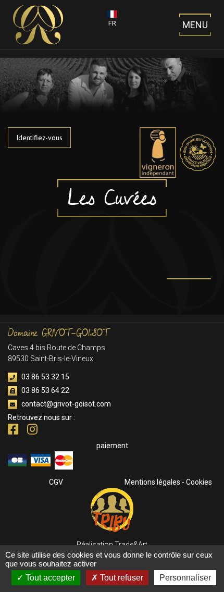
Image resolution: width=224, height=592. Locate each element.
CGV (56, 482)
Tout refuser (120, 577)
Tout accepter (49, 577)
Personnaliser (185, 577)
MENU (195, 24)
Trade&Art (131, 544)
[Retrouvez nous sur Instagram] (32, 431)
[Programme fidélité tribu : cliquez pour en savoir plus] (112, 509)
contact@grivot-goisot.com (65, 404)
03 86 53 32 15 (44, 377)
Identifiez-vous (39, 137)
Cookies (199, 482)
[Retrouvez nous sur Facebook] (14, 431)
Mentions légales (152, 482)
